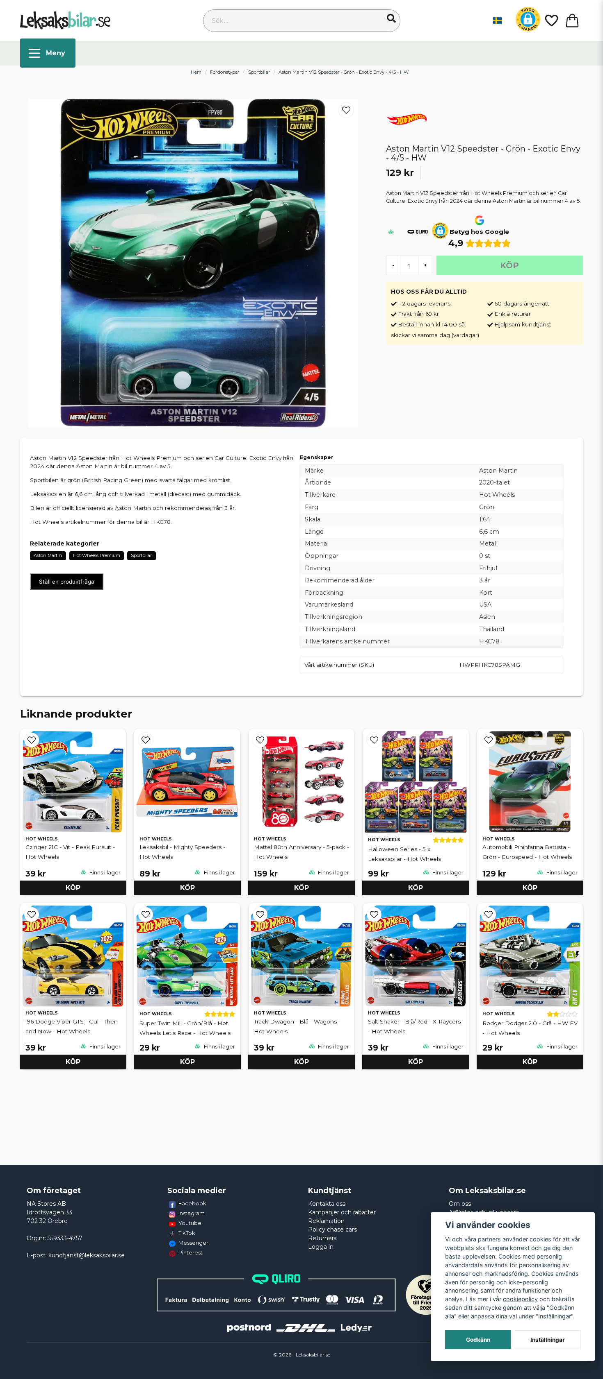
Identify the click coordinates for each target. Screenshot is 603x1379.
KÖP (73, 888)
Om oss (460, 1203)
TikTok (186, 1233)
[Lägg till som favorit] (551, 20)
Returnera (322, 1238)
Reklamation (326, 1221)
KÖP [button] (187, 888)
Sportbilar (259, 72)
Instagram (191, 1213)
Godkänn (478, 1339)
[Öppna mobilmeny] (47, 53)
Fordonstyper (225, 72)
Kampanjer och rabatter (342, 1212)
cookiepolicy (520, 1298)
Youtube (189, 1223)
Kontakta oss (326, 1203)
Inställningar (547, 1339)
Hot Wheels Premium (96, 555)
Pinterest (190, 1252)
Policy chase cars (332, 1229)
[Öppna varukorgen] (572, 20)
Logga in (320, 1246)
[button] (391, 18)
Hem (196, 72)
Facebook (192, 1203)
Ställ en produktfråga (66, 581)
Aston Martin (48, 555)
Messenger (193, 1242)
